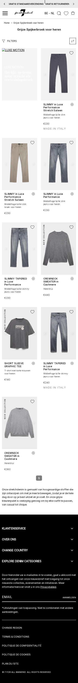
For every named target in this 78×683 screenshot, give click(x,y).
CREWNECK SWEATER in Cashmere (51, 281)
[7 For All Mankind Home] (24, 13)
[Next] (73, 4)
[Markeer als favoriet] (71, 53)
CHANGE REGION (12, 627)
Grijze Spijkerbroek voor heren (28, 23)
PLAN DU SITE (10, 663)
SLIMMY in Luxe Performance (53, 195)
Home (7, 23)
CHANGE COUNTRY (15, 550)
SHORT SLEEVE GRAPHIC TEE (14, 365)
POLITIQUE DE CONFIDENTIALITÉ (21, 645)
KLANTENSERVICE (14, 528)
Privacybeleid (48, 586)
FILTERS (12, 40)
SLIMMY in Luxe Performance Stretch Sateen (53, 107)
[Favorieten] (66, 13)
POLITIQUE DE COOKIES (16, 654)
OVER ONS (9, 539)
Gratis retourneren (57, 4)
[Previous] (4, 4)
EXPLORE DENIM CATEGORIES (21, 561)
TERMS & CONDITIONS (15, 636)
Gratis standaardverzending (26, 4)
